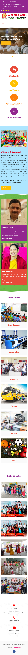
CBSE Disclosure (7, 11)
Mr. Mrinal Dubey (7, 238)
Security (14, 433)
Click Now (5, 43)
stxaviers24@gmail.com (14, 633)
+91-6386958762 (14, 623)
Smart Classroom (14, 325)
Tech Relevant (17, 647)
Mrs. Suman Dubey (7, 282)
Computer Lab (14, 352)
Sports (14, 460)
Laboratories (14, 379)
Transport (14, 406)
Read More (6, 187)
